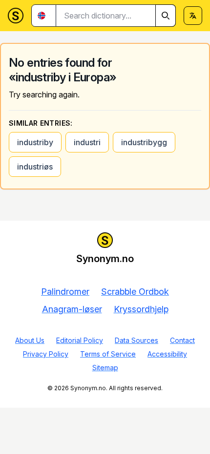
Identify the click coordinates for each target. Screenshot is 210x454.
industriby (35, 142)
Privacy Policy (45, 354)
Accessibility (167, 354)
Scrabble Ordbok (135, 291)
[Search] (165, 15)
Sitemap (105, 367)
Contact (182, 340)
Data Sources (136, 340)
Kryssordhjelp (141, 309)
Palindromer (65, 291)
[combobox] (116, 15)
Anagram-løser (72, 309)
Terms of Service (108, 354)
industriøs (35, 166)
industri (87, 142)
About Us (29, 340)
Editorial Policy (79, 340)
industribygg (144, 142)
